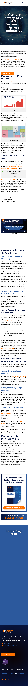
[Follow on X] (8, 679)
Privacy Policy (5, 673)
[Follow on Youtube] (5, 679)
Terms (12, 673)
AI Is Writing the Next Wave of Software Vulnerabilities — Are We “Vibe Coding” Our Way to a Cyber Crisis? (13, 608)
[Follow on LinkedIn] (2, 679)
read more (7, 558)
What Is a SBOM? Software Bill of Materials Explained (13, 580)
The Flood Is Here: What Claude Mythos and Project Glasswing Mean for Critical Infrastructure (13, 552)
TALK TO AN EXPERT (8, 654)
